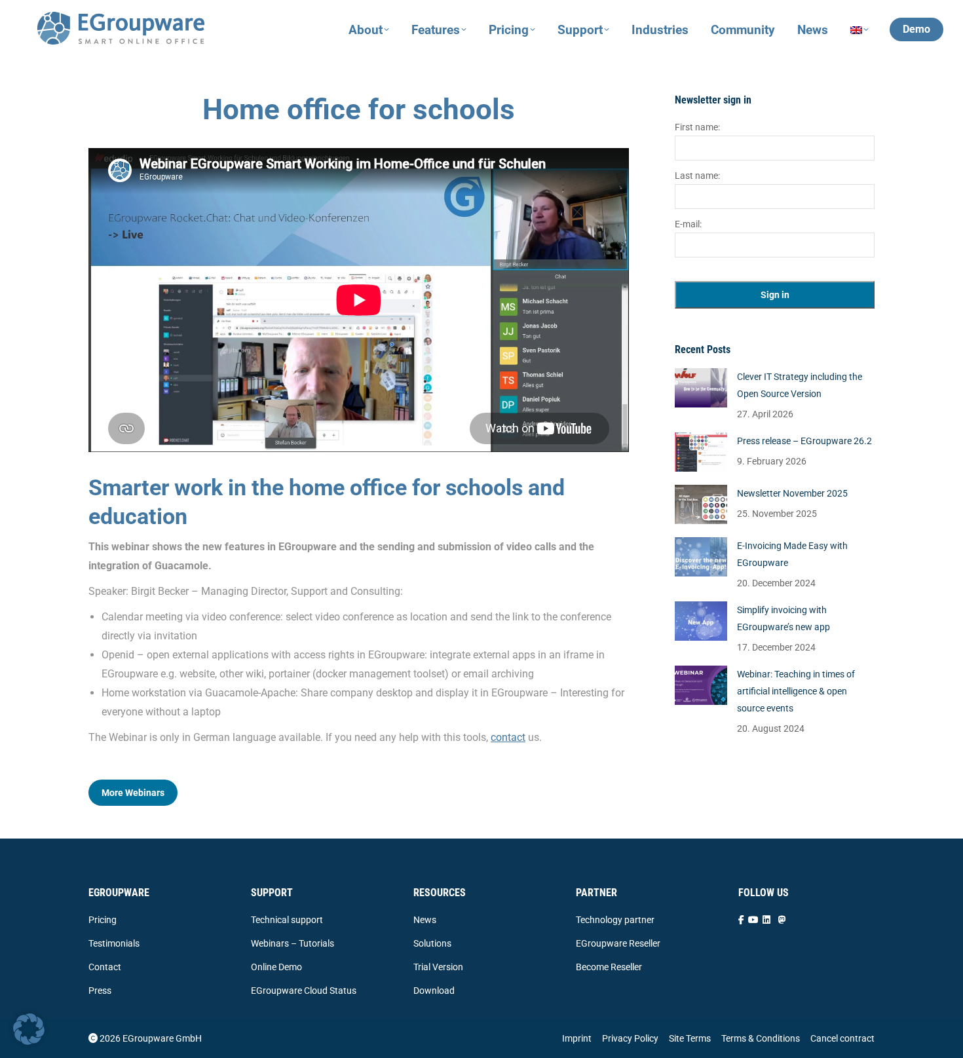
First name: (697, 127)
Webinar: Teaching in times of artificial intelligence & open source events (796, 691)
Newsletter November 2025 (792, 493)
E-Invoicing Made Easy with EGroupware (792, 554)
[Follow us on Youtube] (753, 920)
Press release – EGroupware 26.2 (804, 441)
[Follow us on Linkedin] (766, 920)
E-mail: (688, 224)
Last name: (697, 175)
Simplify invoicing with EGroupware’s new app (783, 618)
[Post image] (701, 387)
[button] (29, 1029)
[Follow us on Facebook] (741, 920)
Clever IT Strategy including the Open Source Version (799, 385)
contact (508, 737)
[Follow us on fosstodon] (782, 920)
